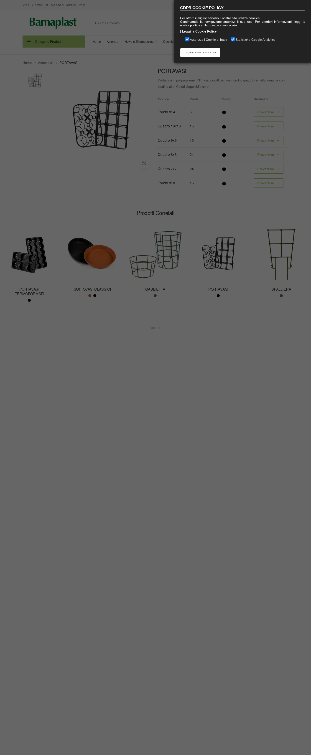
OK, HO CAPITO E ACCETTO (200, 52)
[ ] (199, 31)
